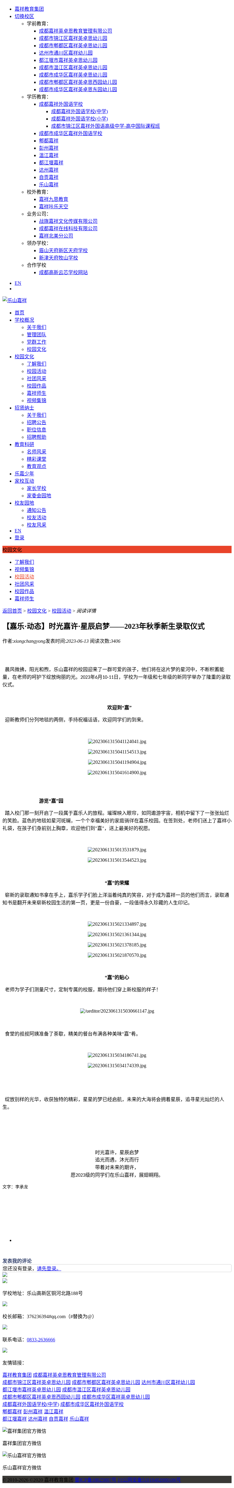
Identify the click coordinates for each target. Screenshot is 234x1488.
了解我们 (36, 364)
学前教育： (39, 23)
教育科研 (24, 444)
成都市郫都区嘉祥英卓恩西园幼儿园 (78, 82)
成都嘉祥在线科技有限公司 (68, 228)
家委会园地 (39, 495)
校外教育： (39, 192)
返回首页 (12, 610)
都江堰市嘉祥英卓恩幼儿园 (68, 60)
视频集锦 (36, 400)
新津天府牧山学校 (58, 257)
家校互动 (24, 481)
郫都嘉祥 (48, 140)
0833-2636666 (41, 1339)
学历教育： (39, 96)
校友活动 (36, 517)
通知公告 (36, 510)
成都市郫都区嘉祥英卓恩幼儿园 (73, 45)
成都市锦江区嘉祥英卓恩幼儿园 (73, 38)
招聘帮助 (36, 437)
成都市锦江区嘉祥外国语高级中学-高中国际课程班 (105, 126)
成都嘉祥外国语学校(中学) (79, 111)
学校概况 (24, 320)
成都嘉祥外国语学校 (61, 104)
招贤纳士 (24, 407)
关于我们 (36, 327)
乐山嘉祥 (48, 184)
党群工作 (36, 342)
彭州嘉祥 (48, 148)
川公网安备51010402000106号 (149, 1480)
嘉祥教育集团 (29, 9)
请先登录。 (49, 1268)
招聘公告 (36, 422)
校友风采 (36, 525)
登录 (19, 537)
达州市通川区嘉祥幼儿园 (66, 52)
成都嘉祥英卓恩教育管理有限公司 (75, 31)
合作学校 (36, 265)
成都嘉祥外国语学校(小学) (79, 118)
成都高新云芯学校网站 (63, 272)
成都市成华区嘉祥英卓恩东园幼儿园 (78, 89)
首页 (19, 312)
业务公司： (39, 213)
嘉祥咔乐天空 (53, 206)
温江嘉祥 (48, 155)
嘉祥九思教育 (53, 199)
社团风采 (36, 378)
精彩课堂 (36, 459)
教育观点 (36, 466)
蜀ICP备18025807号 (95, 1480)
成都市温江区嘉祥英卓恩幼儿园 (73, 67)
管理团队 (36, 334)
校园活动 (36, 371)
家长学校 (36, 488)
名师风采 (36, 451)
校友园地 (24, 503)
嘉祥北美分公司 (56, 235)
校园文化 (36, 349)
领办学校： (39, 243)
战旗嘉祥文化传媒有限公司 (68, 221)
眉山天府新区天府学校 (63, 250)
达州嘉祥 (48, 170)
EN (18, 283)
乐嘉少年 (24, 473)
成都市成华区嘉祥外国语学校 (70, 133)
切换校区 (24, 16)
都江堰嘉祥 (51, 162)
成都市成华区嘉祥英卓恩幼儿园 (73, 74)
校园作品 (36, 385)
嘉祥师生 (36, 393)
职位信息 (36, 429)
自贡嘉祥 (48, 177)
